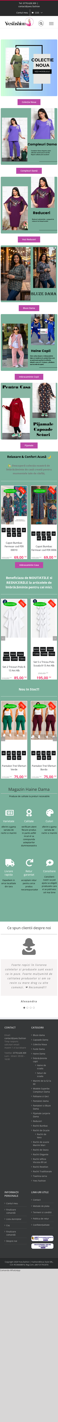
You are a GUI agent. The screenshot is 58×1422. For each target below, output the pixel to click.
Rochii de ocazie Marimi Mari (41, 1144)
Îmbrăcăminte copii (40, 1060)
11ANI (6, 658)
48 (8, 753)
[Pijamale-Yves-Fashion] (29, 383)
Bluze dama (39, 1035)
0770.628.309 (19, 1052)
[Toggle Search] (41, 23)
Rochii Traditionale (42, 1171)
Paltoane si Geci (41, 1096)
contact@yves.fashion (29, 6)
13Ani (22, 658)
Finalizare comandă (11, 1211)
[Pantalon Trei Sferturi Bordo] (44, 720)
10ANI (20, 654)
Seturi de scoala (41, 1075)
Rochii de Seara (40, 1149)
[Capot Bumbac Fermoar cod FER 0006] (44, 505)
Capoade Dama (40, 1039)
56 (19, 530)
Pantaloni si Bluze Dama (42, 1107)
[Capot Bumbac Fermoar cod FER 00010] (14, 505)
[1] (29, 40)
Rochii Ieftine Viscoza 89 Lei (40, 1161)
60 (9, 534)
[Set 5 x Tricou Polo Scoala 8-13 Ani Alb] (44, 618)
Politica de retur (41, 1218)
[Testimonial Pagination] (24, 1008)
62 (14, 534)
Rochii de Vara (41, 1136)
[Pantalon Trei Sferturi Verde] (14, 720)
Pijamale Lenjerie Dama (41, 1115)
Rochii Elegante (40, 1154)
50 (3, 530)
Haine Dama (39, 1053)
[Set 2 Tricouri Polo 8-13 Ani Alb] (14, 618)
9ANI (13, 654)
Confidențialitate (41, 1224)
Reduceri (37, 1121)
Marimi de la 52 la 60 (42, 1082)
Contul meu (12, 1203)
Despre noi (11, 1241)
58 (24, 530)
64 (19, 534)
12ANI (14, 658)
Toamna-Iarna (40, 1176)
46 (3, 753)
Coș (8, 1225)
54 (13, 530)
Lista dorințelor (13, 1219)
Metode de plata (41, 1206)
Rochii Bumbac (40, 1125)
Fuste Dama (39, 1049)
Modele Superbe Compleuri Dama (41, 1090)
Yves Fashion (39, 1180)
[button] (10, 1270)
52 (8, 530)
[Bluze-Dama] (29, 246)
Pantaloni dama (41, 1101)
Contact (37, 1199)
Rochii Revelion (40, 1166)
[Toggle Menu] (51, 23)
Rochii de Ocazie (41, 1130)
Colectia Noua (40, 1044)
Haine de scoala (41, 1067)
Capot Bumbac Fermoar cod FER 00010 (14, 546)
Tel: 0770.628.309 (27, 3)
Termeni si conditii (42, 1212)
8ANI (6, 654)
